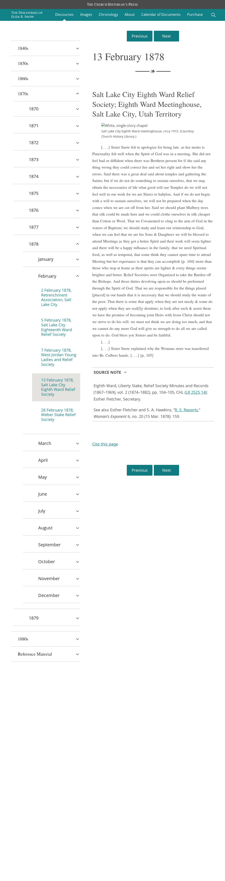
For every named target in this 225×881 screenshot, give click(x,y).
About (130, 14)
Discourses (64, 14)
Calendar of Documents (161, 14)
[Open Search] (213, 15)
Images (86, 14)
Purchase (195, 14)
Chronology (108, 14)
